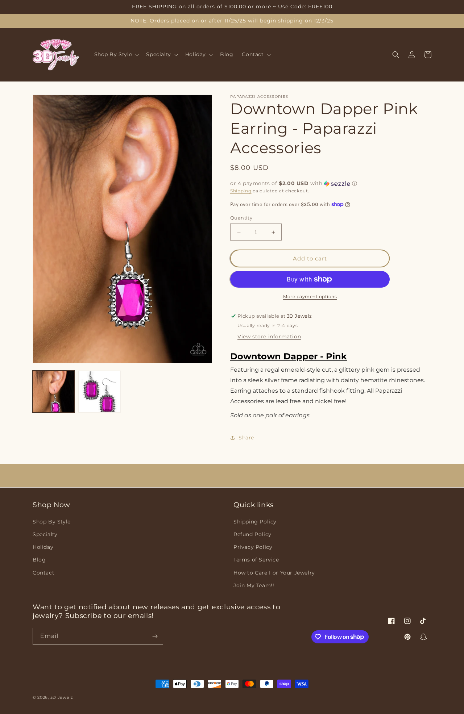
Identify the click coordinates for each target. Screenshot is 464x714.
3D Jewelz (61, 697)
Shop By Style (52, 521)
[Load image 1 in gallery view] (54, 392)
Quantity (241, 218)
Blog (39, 559)
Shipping (241, 190)
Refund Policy (252, 534)
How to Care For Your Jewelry (274, 572)
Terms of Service (256, 559)
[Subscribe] (155, 636)
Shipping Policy (255, 521)
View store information (269, 336)
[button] (116, 54)
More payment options (310, 296)
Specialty (45, 534)
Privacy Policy (252, 547)
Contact (43, 572)
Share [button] (246, 437)
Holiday (43, 547)
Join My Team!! (253, 585)
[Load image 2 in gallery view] (99, 392)
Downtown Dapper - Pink (288, 356)
